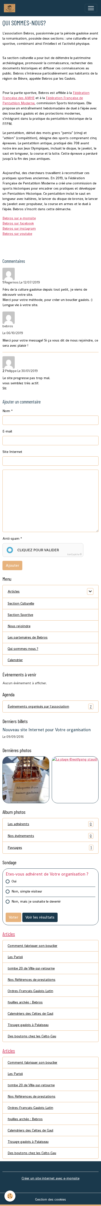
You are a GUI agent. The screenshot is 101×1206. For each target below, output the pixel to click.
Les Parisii (15, 957)
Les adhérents (50, 824)
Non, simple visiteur (27, 891)
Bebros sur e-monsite (19, 218)
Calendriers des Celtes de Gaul (30, 1013)
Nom (6, 411)
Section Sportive (20, 614)
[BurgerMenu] (91, 8)
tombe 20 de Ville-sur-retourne (31, 968)
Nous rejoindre (19, 626)
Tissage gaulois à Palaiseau (28, 1025)
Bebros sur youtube (17, 233)
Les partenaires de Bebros (28, 637)
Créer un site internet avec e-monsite (50, 1178)
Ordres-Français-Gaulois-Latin (30, 991)
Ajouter (12, 565)
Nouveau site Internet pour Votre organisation (46, 729)
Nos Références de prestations (31, 979)
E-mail (7, 431)
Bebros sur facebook (18, 223)
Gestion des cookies (50, 1199)
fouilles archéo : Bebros (25, 1002)
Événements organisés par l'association (50, 706)
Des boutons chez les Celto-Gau (32, 1036)
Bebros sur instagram (19, 228)
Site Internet (12, 451)
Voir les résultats (39, 917)
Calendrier (15, 660)
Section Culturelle (21, 603)
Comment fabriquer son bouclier (32, 945)
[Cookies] (9, 1196)
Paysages (50, 847)
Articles (14, 591)
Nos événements (50, 836)
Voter (13, 917)
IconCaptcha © (74, 554)
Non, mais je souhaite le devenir (36, 901)
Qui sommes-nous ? (23, 648)
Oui (14, 881)
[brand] (10, 8)
